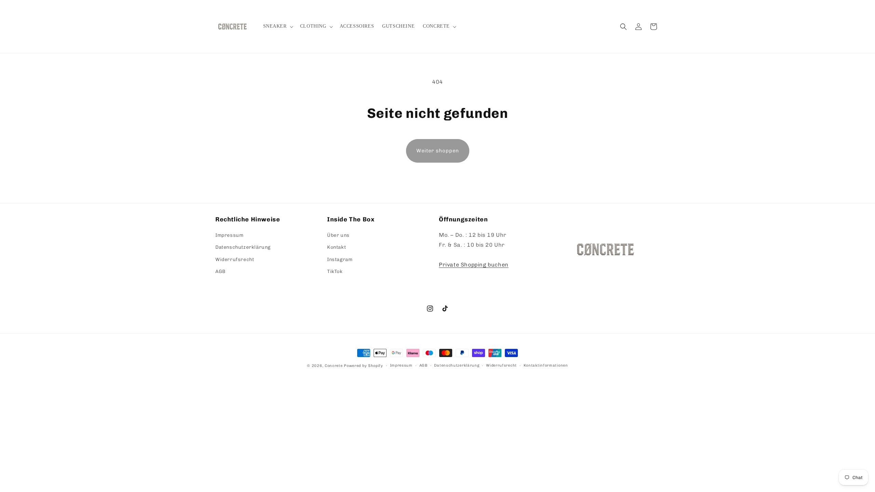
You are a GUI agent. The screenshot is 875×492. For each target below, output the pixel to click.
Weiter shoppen (437, 151)
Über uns (338, 235)
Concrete (334, 366)
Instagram (339, 259)
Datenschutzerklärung (243, 247)
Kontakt (336, 247)
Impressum (229, 235)
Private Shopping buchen (474, 264)
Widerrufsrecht (234, 259)
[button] (277, 26)
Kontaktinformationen (546, 365)
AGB (220, 271)
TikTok (335, 271)
